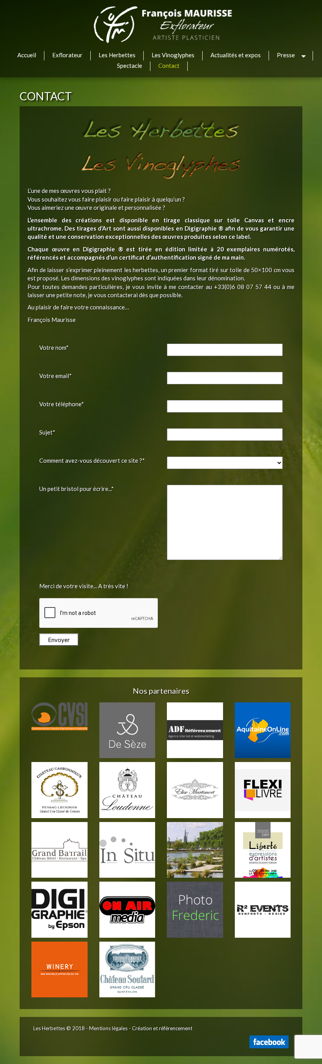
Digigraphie (201, 228)
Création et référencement (162, 1028)
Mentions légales (108, 1028)
